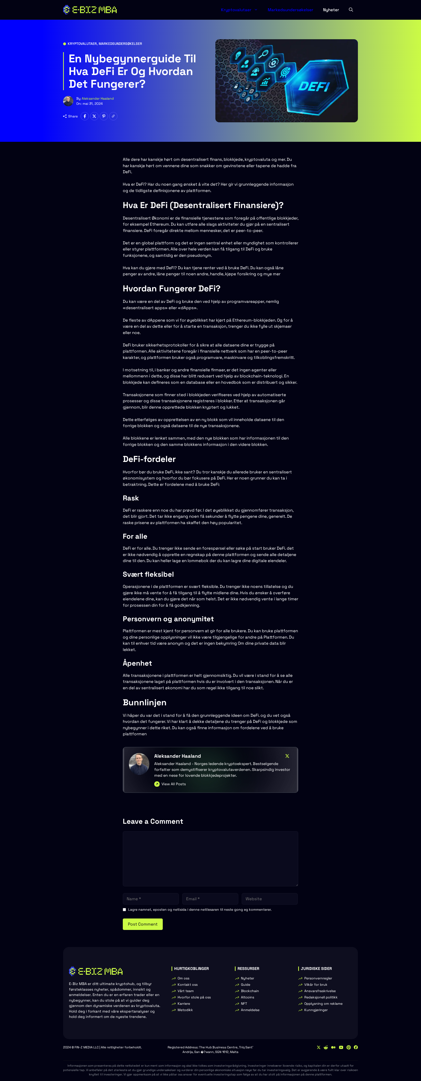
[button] (351, 9)
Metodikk (185, 1010)
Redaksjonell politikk (321, 997)
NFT (244, 1003)
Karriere (184, 1003)
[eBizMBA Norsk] (90, 9)
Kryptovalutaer (236, 9)
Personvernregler (318, 978)
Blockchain (250, 991)
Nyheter (331, 9)
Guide (245, 984)
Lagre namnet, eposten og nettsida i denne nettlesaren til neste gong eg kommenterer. (200, 909)
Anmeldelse (250, 1010)
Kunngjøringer (316, 1010)
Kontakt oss (188, 984)
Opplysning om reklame (323, 1003)
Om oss (183, 978)
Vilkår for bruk (315, 984)
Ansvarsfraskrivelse (320, 991)
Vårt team (186, 991)
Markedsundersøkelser (290, 9)
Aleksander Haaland (98, 98)
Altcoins (247, 997)
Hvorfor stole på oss (194, 997)
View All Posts (174, 784)
